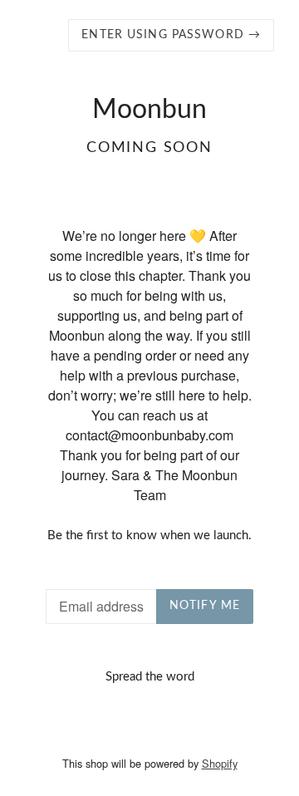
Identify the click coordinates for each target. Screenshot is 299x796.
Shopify (220, 763)
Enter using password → (171, 35)
